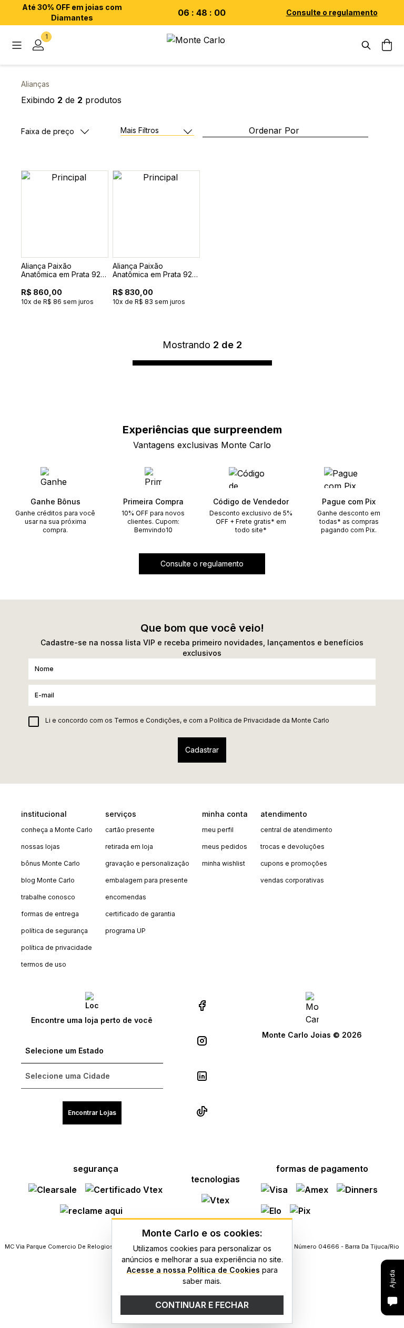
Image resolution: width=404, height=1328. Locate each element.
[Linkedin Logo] (202, 1076)
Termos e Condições (147, 720)
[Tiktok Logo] (202, 1111)
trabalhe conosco (48, 897)
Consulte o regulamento (332, 12)
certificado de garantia (140, 914)
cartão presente (130, 830)
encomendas (125, 897)
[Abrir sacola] (387, 45)
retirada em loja (129, 846)
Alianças (35, 83)
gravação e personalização (147, 863)
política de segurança (54, 931)
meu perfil (218, 830)
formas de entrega (50, 914)
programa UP (125, 931)
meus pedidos (224, 846)
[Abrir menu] (16, 45)
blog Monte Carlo (48, 880)
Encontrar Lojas (92, 1113)
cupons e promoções (293, 863)
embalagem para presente (146, 880)
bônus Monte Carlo (50, 863)
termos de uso (43, 964)
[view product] (64, 214)
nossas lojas (40, 846)
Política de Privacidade (244, 720)
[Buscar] (366, 45)
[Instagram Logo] (202, 1040)
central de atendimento (296, 830)
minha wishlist (223, 863)
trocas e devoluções (292, 846)
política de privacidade (56, 947)
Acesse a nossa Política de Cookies (193, 1269)
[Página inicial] (202, 45)
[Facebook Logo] (202, 1005)
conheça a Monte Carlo (57, 830)
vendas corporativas (292, 880)
